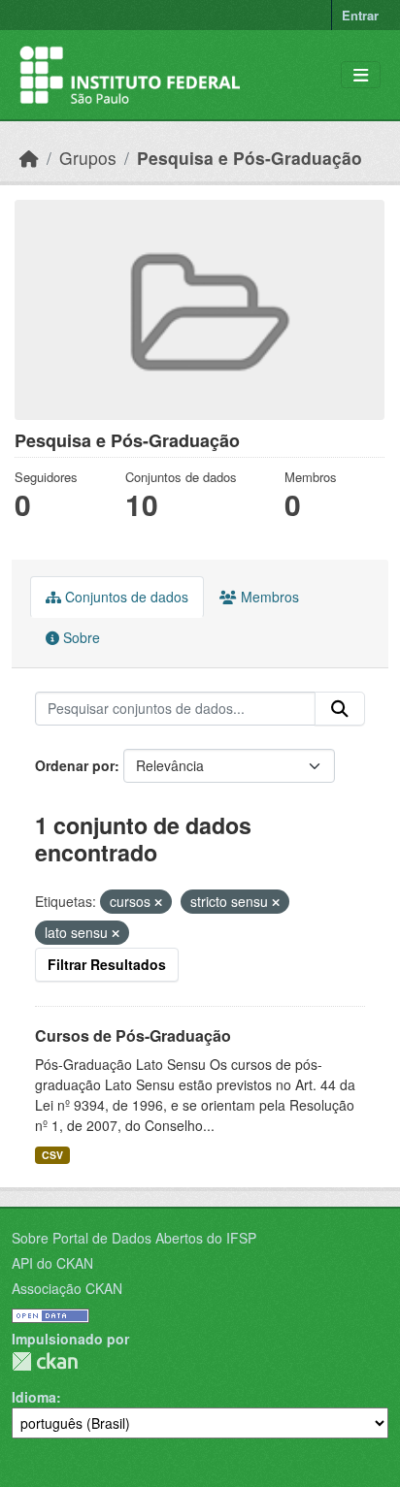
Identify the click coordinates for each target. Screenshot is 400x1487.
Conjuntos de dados (124, 596)
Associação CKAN (67, 1288)
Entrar (360, 15)
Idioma (34, 1396)
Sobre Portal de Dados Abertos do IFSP (134, 1237)
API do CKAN (52, 1263)
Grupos (88, 157)
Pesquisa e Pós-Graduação (249, 157)
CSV (52, 1155)
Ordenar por (75, 765)
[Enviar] (340, 709)
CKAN (45, 1361)
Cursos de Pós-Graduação (133, 1035)
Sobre (79, 637)
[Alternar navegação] (361, 75)
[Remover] (158, 902)
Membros (268, 596)
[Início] (29, 157)
